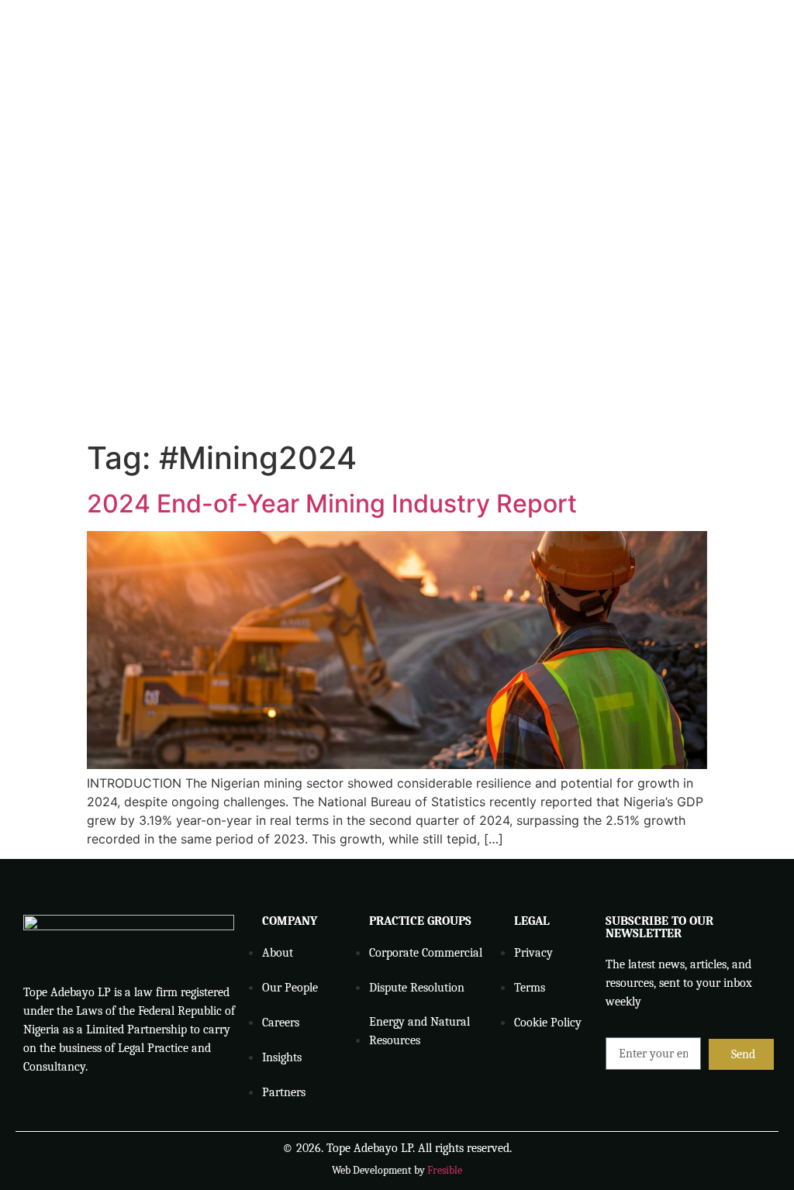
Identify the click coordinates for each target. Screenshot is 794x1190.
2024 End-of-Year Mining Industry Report (332, 503)
